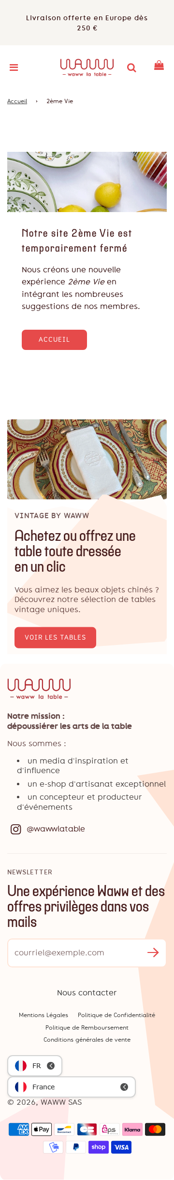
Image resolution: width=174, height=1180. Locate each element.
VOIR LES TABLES (55, 637)
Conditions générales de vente (87, 1039)
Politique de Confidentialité (116, 1015)
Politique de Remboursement (87, 1027)
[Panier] (159, 67)
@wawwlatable (56, 828)
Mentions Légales (43, 1015)
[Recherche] (131, 67)
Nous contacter (87, 992)
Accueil (17, 101)
